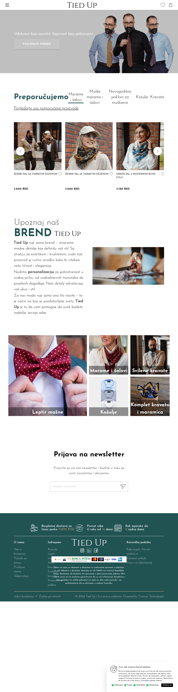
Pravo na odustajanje (139, 562)
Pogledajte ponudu (37, 44)
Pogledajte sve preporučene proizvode (46, 108)
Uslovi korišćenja (23, 596)
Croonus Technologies (151, 596)
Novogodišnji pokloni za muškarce (120, 97)
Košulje (142, 97)
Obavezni (119, 685)
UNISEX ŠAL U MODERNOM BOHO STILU (136, 176)
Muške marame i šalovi (95, 97)
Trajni (129, 685)
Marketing (153, 685)
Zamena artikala (136, 558)
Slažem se (167, 685)
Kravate (157, 97)
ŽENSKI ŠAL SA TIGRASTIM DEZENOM (35, 174)
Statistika (140, 685)
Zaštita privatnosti (49, 596)
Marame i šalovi (75, 97)
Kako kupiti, (133, 549)
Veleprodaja (21, 576)
